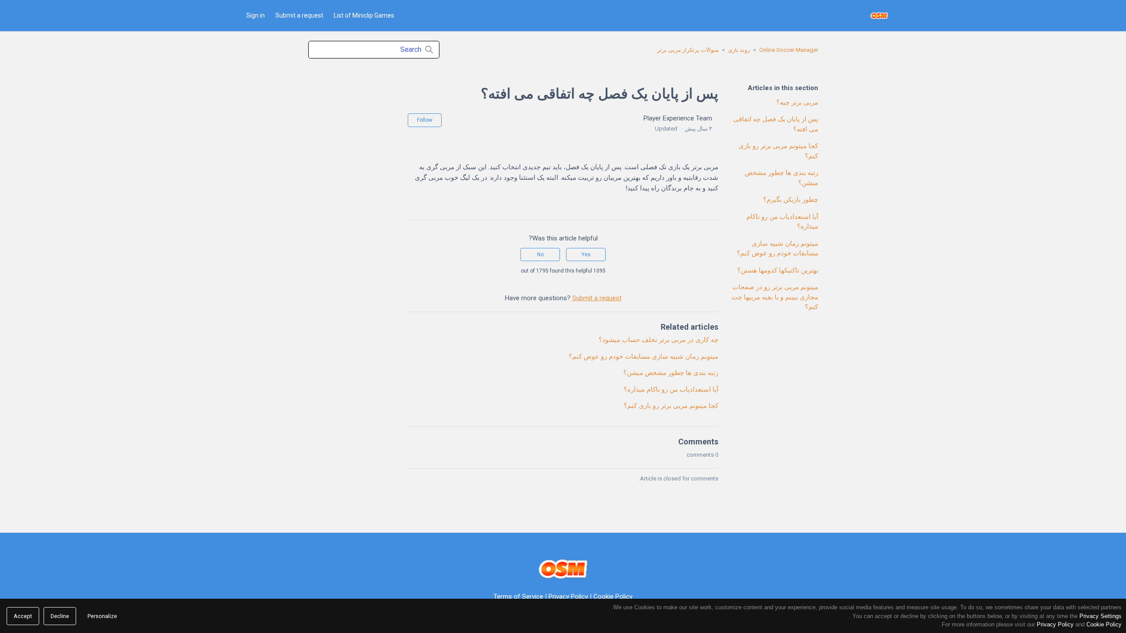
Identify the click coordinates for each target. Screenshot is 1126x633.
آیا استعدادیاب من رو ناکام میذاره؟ (782, 222)
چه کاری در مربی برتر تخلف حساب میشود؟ (658, 340)
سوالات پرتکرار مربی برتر (688, 50)
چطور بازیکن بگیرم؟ (790, 200)
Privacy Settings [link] (1100, 616)
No (540, 254)
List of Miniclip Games (364, 15)
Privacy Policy (568, 596)
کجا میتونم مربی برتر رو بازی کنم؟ (778, 151)
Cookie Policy (612, 596)
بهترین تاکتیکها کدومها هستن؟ (777, 270)
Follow (424, 120)
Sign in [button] (255, 15)
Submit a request (299, 15)
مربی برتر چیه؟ (797, 102)
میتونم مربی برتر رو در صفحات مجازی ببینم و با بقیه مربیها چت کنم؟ (774, 297)
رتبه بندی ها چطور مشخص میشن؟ (781, 178)
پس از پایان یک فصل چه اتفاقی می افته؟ (775, 124)
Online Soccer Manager (788, 50)
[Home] (879, 15)
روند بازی (739, 50)
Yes (586, 254)
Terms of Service (518, 596)
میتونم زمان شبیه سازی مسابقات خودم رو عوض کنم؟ (777, 249)
